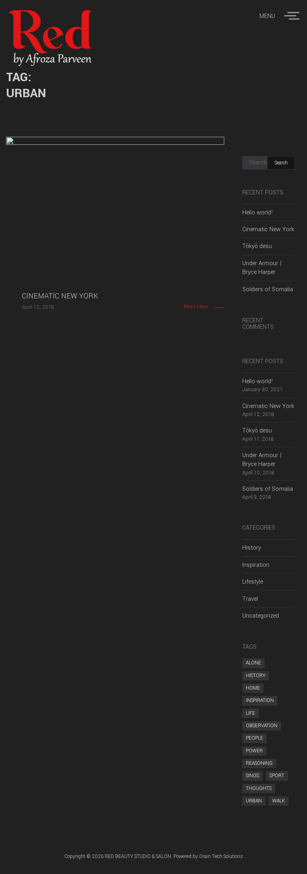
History (251, 548)
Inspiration (255, 565)
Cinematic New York (268, 229)
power (254, 750)
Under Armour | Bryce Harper (262, 267)
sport (276, 775)
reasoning (259, 763)
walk (278, 800)
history (255, 675)
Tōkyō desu (257, 246)
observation (261, 725)
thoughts (258, 788)
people (254, 738)
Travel (250, 599)
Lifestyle (252, 582)
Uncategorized (260, 616)
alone (253, 662)
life (250, 713)
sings (252, 775)
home (253, 688)
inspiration (260, 700)
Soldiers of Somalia (267, 289)
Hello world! (257, 212)
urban (254, 800)
